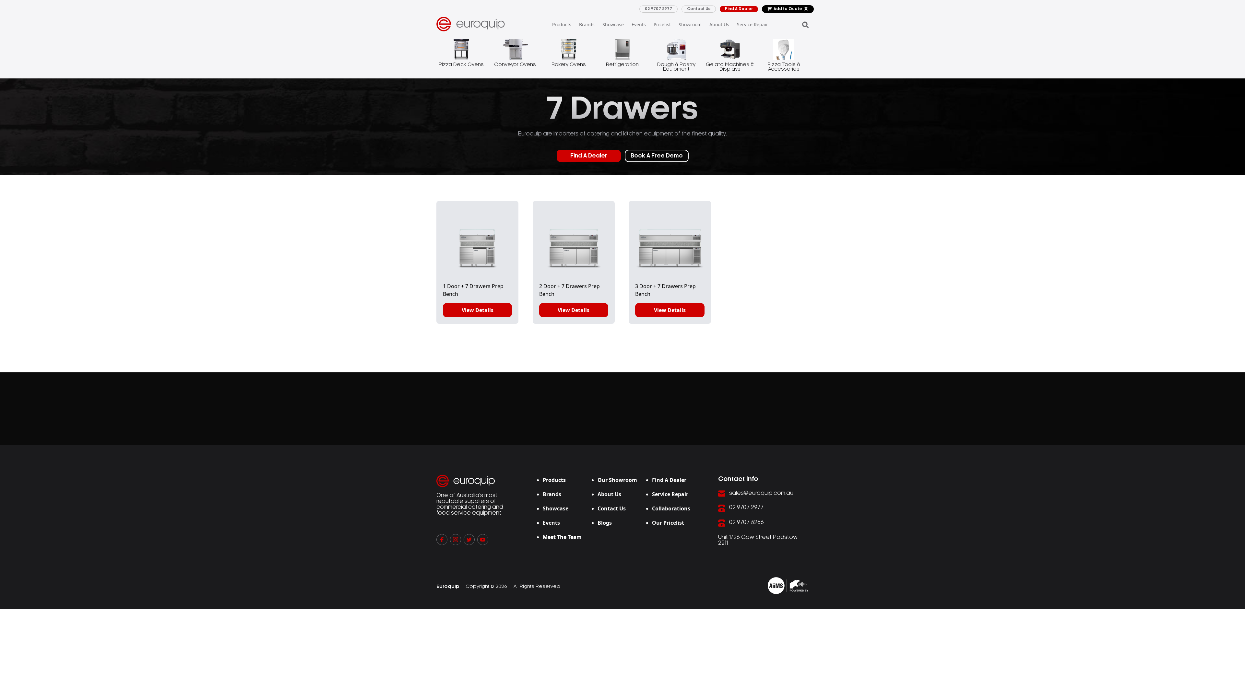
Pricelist (662, 24)
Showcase (613, 24)
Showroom (690, 24)
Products (561, 24)
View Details (477, 310)
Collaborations (671, 508)
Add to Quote (791, 9)
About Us (719, 24)
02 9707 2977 (658, 9)
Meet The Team (562, 537)
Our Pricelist (668, 522)
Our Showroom (617, 480)
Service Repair (752, 24)
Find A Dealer (739, 9)
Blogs (605, 522)
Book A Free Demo (657, 155)
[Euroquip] (788, 585)
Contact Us (698, 9)
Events (639, 24)
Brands (587, 24)
